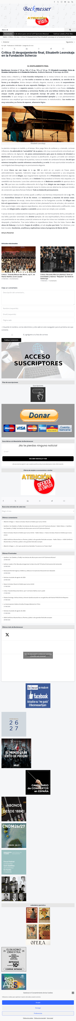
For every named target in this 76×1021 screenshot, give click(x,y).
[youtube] (65, 2)
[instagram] (61, 2)
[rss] (72, 2)
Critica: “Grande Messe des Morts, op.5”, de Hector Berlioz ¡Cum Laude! (24, 591)
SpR (5, 45)
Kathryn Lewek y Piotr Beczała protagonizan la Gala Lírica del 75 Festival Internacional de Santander (33, 564)
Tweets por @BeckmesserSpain (38, 655)
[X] (15, 501)
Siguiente (69, 42)
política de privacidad (41, 464)
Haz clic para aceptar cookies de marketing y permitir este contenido (38, 655)
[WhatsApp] (39, 501)
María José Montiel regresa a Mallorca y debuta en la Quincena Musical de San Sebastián (29, 571)
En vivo (31, 45)
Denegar (38, 1008)
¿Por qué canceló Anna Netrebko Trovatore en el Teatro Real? (34, 546)
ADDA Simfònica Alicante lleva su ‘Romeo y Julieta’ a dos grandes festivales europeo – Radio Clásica (32, 539)
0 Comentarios (14, 279)
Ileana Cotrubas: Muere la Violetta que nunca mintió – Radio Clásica (23, 533)
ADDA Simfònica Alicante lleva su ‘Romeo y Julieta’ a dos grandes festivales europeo (28, 617)
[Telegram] (52, 501)
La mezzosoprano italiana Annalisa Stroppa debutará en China (22, 604)
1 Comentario (53, 281)
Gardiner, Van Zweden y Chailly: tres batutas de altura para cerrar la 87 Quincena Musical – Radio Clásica (34, 526)
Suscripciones (38, 386)
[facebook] (54, 2)
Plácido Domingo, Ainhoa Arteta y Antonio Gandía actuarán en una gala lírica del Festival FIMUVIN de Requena (36, 597)
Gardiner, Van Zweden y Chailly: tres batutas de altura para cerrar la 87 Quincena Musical (29, 557)
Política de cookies (28, 1018)
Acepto (38, 1002)
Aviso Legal (50, 1018)
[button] (73, 993)
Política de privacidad (40, 1018)
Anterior (6, 42)
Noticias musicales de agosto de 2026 (14, 577)
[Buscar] (70, 29)
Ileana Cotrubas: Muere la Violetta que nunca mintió (31, 522)
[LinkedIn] (27, 501)
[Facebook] (3, 501)
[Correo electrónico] (64, 501)
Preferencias (38, 1013)
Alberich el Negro (9, 522)
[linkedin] (68, 2)
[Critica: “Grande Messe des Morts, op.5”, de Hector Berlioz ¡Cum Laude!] (18, 247)
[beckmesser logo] (37, 4)
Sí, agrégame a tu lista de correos (35, 335)
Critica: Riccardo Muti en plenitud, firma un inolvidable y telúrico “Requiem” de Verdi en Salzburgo (56, 277)
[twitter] (58, 2)
